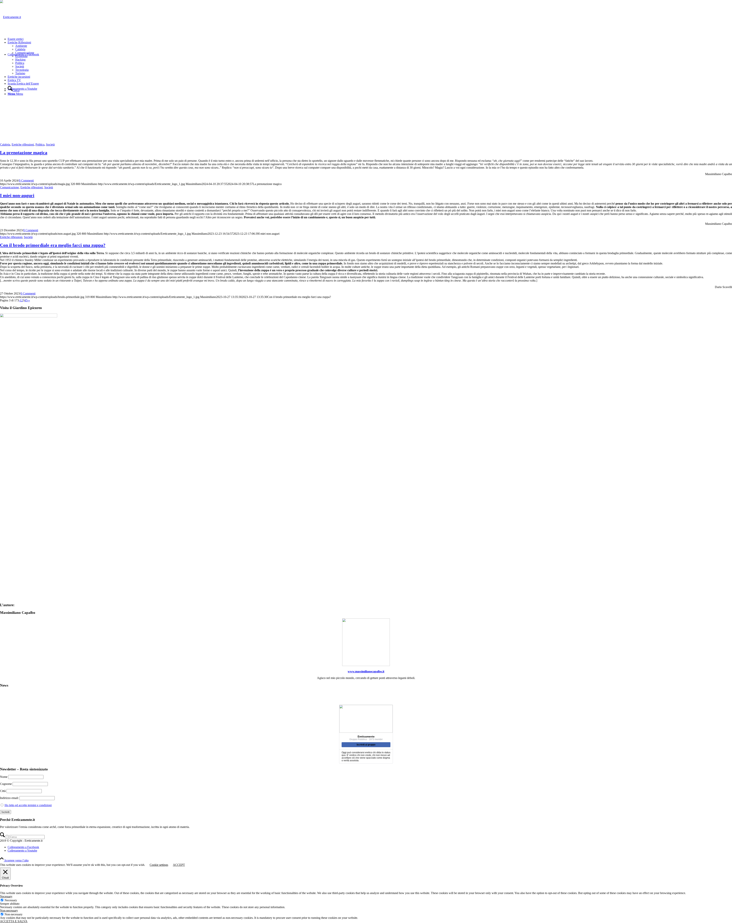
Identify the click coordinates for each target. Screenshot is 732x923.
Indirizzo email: (9, 798)
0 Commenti (26, 180)
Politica (39, 144)
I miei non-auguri (17, 195)
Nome (3, 776)
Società (50, 144)
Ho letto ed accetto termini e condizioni (28, 805)
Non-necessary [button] (9, 910)
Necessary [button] (6, 896)
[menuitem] (370, 39)
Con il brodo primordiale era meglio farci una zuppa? (52, 245)
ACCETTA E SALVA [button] (13, 921)
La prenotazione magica (23, 152)
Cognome (6, 783)
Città (3, 791)
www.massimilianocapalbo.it (366, 671)
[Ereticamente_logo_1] (10, 17)
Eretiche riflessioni (23, 144)
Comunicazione (9, 187)
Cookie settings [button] (159, 864)
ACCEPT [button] (179, 864)
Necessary (11, 900)
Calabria (5, 144)
